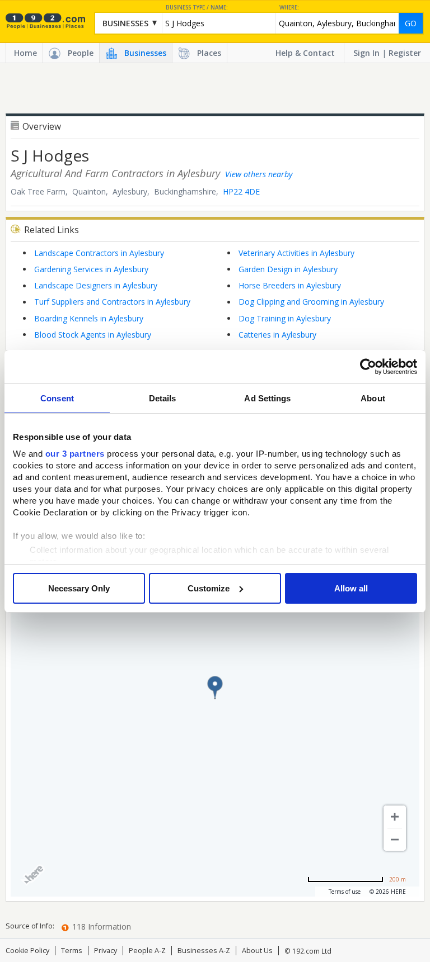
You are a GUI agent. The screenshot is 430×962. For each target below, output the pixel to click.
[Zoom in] (395, 816)
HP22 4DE (241, 191)
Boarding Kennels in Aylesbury (88, 318)
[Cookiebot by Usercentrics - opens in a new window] (368, 366)
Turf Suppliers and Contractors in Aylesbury (112, 301)
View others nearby (258, 174)
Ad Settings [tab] (267, 398)
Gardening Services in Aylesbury (91, 269)
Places (209, 53)
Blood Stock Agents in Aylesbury (92, 334)
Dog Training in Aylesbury (285, 318)
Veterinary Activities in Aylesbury (296, 253)
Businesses (145, 53)
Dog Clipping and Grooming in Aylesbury (311, 301)
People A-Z (147, 950)
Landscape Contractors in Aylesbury (99, 253)
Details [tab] (162, 398)
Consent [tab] (57, 398)
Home (25, 53)
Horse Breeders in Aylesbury (290, 285)
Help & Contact (305, 53)
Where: (289, 7)
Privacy (105, 950)
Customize (209, 588)
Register (405, 53)
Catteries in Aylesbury (277, 334)
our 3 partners (75, 453)
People (81, 53)
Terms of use (345, 891)
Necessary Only (79, 588)
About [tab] (373, 398)
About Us (257, 950)
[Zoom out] (395, 839)
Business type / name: (197, 7)
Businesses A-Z (203, 950)
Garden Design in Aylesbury (288, 269)
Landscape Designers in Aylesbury (95, 285)
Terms (71, 950)
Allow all (351, 588)
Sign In (366, 53)
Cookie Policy (27, 950)
